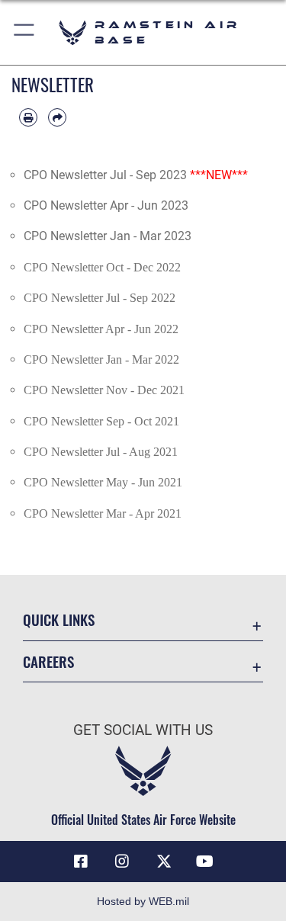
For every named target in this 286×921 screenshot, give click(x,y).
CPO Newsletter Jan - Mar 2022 (101, 359)
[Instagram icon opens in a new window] (122, 861)
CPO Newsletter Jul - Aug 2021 (101, 451)
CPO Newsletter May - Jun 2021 (103, 482)
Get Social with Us (143, 730)
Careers (48, 661)
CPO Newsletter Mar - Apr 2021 (103, 513)
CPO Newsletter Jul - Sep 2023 (105, 175)
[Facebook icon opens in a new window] (80, 861)
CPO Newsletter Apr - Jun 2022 (101, 329)
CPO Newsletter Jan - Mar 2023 (107, 236)
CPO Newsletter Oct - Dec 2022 (102, 267)
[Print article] (28, 117)
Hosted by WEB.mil (143, 901)
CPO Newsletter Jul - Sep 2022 (99, 297)
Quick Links (59, 619)
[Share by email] (57, 117)
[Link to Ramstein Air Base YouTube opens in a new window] (205, 861)
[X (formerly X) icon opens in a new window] (164, 861)
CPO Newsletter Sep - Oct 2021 (101, 421)
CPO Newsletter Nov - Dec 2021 (104, 389)
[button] (25, 32)
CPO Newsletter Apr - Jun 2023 (106, 205)
